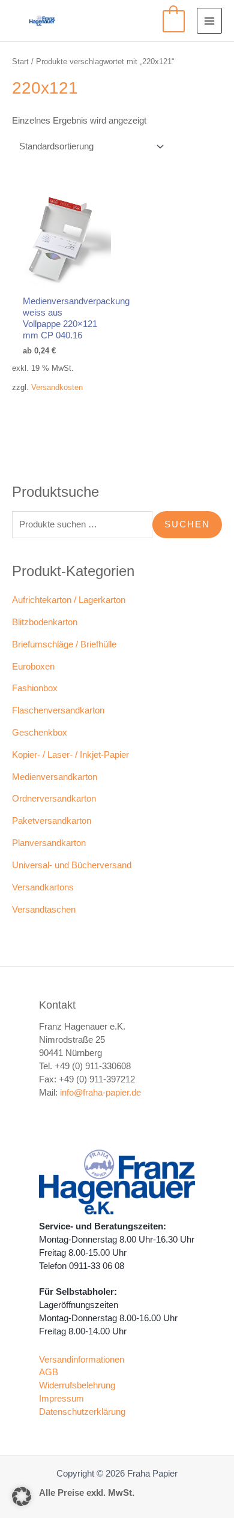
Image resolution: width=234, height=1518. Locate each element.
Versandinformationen (81, 1359)
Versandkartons (43, 887)
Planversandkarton (49, 843)
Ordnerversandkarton (54, 798)
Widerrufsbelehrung (77, 1385)
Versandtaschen (44, 909)
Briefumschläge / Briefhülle (64, 644)
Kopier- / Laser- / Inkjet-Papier (70, 755)
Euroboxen (33, 666)
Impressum (61, 1398)
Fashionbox (35, 688)
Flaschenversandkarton (58, 710)
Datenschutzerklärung (82, 1412)
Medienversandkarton (54, 777)
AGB (48, 1372)
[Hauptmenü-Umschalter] (209, 20)
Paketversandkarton (51, 821)
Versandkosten (57, 387)
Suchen (187, 524)
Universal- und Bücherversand (71, 865)
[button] (21, 1496)
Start (20, 61)
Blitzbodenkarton (44, 622)
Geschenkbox (39, 732)
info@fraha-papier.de (100, 1092)
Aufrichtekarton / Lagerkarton (68, 600)
